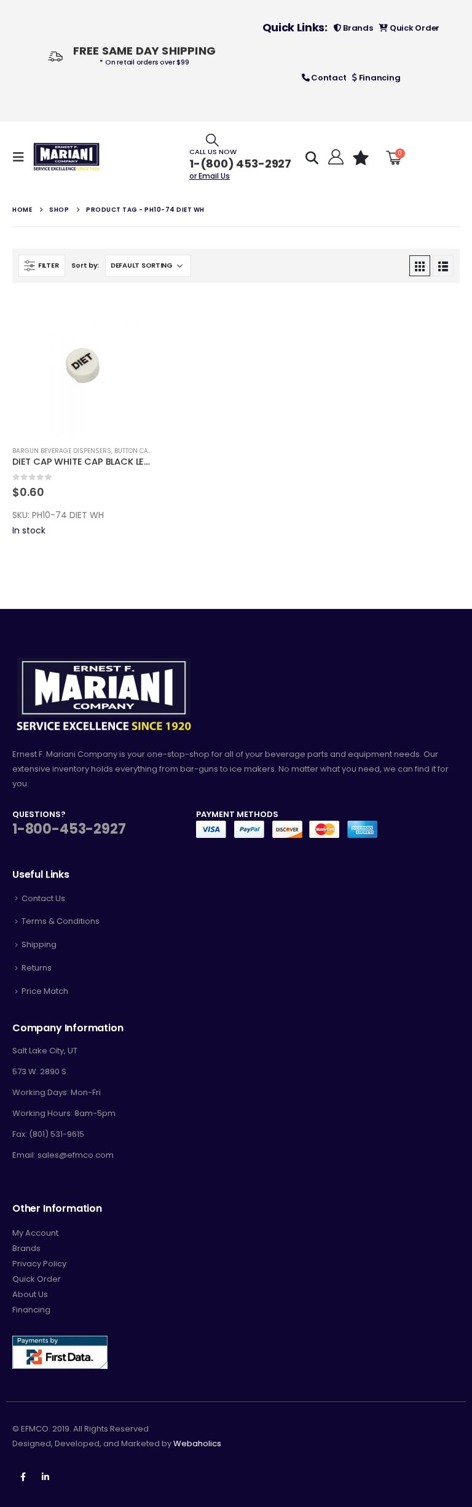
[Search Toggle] (212, 139)
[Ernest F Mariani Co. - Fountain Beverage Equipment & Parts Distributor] (66, 157)
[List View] (443, 265)
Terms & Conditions (61, 921)
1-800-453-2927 (68, 829)
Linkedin (45, 1477)
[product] (82, 365)
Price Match (45, 991)
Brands (356, 28)
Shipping (39, 944)
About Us (30, 1294)
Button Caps (135, 450)
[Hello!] (334, 157)
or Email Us (209, 176)
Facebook (23, 1477)
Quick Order (413, 28)
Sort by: (85, 265)
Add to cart (133, 315)
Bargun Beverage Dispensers (61, 450)
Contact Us (43, 898)
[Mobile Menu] (22, 157)
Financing (378, 77)
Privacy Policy (39, 1263)
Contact (327, 77)
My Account (35, 1233)
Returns (37, 968)
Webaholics (197, 1443)
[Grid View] (419, 265)
